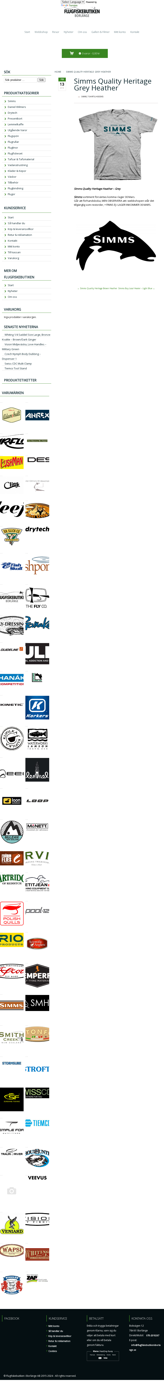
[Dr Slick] (1, 524)
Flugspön (13, 136)
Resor (55, 32)
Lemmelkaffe (16, 124)
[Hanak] (1, 669)
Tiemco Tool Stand (16, 368)
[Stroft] (26, 1055)
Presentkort (15, 118)
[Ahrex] (26, 401)
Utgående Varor (17, 130)
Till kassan (14, 252)
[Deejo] (1, 499)
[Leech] (1, 756)
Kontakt (134, 32)
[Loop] (26, 787)
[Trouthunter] (26, 1145)
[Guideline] (1, 641)
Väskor (12, 176)
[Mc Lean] (1, 818)
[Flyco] (26, 583)
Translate (73, 5)
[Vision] (26, 1210)
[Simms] (1, 993)
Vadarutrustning (18, 165)
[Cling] (1, 474)
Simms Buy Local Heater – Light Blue (136, 288)
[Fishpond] (26, 551)
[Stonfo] (26, 1024)
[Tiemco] (26, 1116)
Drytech (12, 112)
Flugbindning (15, 188)
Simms (84, 96)
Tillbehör (13, 182)
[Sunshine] (1, 1085)
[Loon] (1, 787)
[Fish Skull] (1, 551)
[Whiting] (26, 1241)
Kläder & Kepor (17, 171)
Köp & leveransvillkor (21, 229)
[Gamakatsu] (26, 614)
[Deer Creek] (26, 499)
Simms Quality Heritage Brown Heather (97, 288)
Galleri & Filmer (100, 32)
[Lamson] (26, 724)
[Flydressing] (1, 614)
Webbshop (41, 32)
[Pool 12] (26, 899)
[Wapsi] (1, 1241)
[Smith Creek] (1, 1024)
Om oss (82, 32)
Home (58, 71)
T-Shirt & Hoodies (95, 96)
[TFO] (1, 1116)
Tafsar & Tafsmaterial (21, 159)
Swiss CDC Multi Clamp (18, 363)
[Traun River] (1, 1145)
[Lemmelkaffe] (26, 756)
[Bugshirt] (26, 432)
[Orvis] (26, 849)
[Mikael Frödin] (1, 849)
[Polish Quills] (1, 899)
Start (27, 32)
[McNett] (26, 818)
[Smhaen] (26, 993)
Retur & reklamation (20, 235)
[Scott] (1, 961)
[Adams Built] (1, 401)
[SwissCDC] (26, 1085)
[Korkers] (26, 693)
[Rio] (1, 930)
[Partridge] (1, 871)
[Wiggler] (1, 1270)
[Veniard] (1, 1210)
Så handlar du (16, 223)
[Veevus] (26, 1173)
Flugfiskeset (15, 153)
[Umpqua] (1, 1173)
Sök (41, 79)
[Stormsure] (1, 1055)
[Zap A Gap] (26, 1270)
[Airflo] (1, 432)
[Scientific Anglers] (26, 930)
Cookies (52, 1350)
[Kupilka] (1, 724)
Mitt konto (120, 32)
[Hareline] (26, 669)
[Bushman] (1, 454)
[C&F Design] (26, 454)
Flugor (11, 194)
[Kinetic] (1, 693)
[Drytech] (26, 524)
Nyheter (68, 32)
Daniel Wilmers (17, 107)
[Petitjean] (26, 871)
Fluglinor (13, 147)
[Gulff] (26, 641)
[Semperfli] (26, 961)
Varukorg (13, 258)
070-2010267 (152, 1335)
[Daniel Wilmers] (26, 474)
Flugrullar (13, 142)
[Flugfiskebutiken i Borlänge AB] (1, 583)
